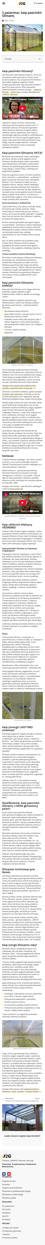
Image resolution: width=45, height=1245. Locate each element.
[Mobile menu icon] (3, 3)
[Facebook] (4, 1174)
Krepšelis (39, 3)
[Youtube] (9, 1174)
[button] (40, 59)
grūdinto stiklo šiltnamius (12, 394)
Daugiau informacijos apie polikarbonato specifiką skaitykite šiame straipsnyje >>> (19, 386)
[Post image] (22, 1117)
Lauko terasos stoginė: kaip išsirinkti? (22, 1136)
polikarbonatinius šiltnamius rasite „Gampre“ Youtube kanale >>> (21, 1090)
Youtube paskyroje (15, 489)
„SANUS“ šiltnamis (10, 94)
